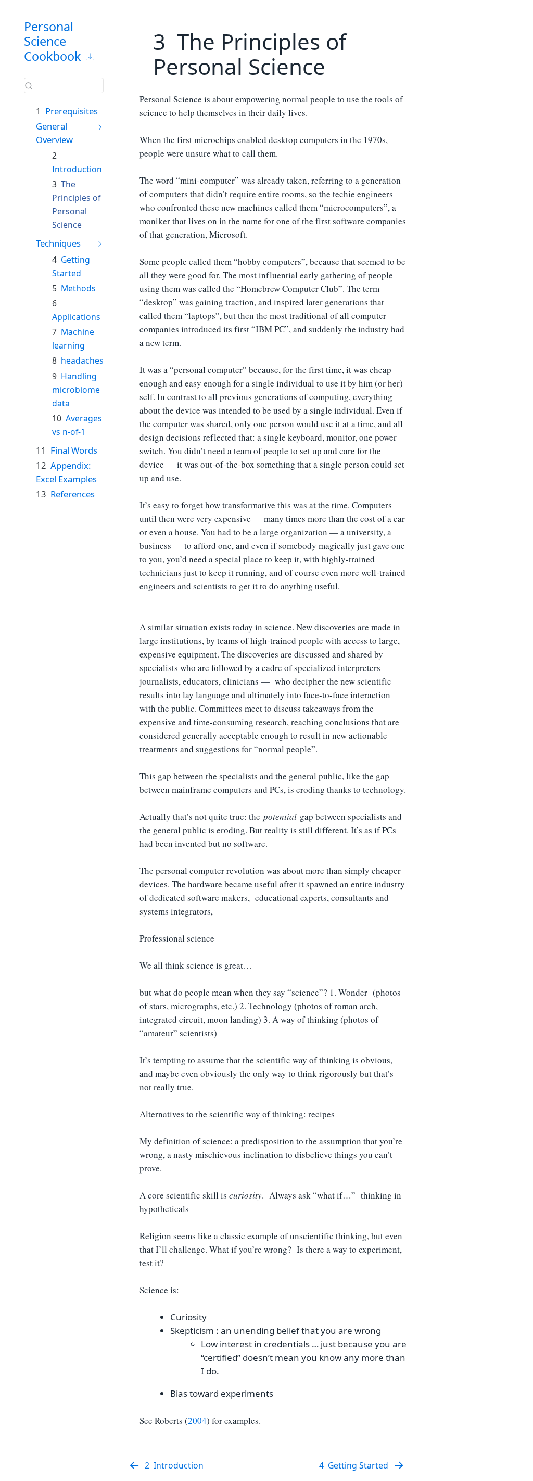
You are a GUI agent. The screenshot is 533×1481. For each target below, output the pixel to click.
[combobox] (64, 86)
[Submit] (28, 85)
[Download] (90, 56)
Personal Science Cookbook (52, 41)
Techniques (58, 243)
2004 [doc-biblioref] (197, 1420)
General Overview (54, 133)
